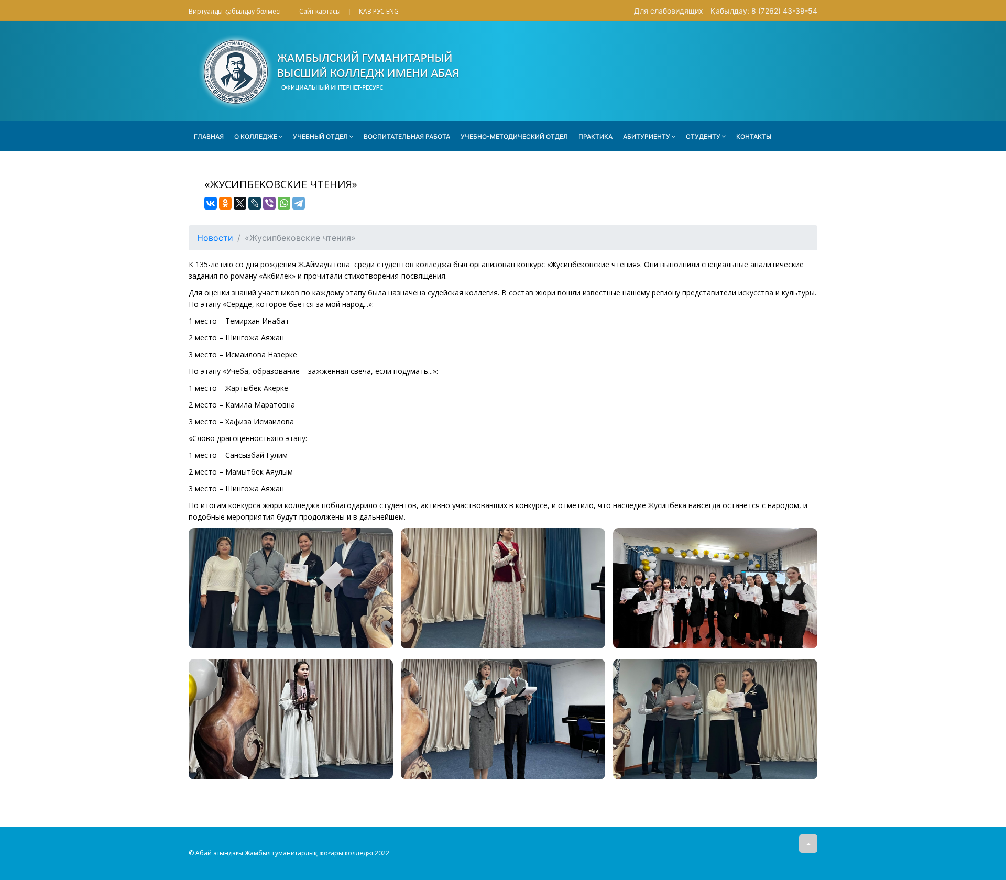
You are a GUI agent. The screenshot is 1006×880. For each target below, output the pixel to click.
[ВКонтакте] (210, 203)
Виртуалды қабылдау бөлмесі (235, 11)
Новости (215, 238)
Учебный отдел (320, 136)
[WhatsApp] (284, 203)
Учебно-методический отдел (514, 136)
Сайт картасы (320, 11)
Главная (209, 136)
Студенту (703, 136)
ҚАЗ (365, 11)
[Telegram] (298, 203)
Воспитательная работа (407, 136)
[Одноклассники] (225, 203)
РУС (379, 11)
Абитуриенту (646, 136)
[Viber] (269, 203)
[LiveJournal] (254, 203)
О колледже (255, 136)
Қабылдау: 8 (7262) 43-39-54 (763, 10)
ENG (392, 11)
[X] (240, 203)
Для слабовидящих (668, 10)
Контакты (753, 136)
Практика (595, 136)
